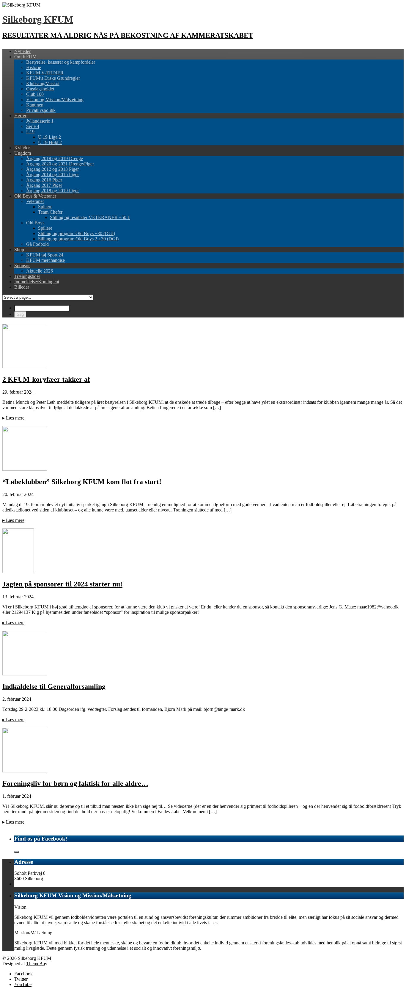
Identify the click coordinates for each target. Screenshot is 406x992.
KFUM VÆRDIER (45, 72)
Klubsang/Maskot (42, 83)
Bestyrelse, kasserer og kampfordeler (60, 62)
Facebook (23, 973)
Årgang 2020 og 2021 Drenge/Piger (60, 163)
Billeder (21, 287)
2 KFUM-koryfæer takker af (46, 379)
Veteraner (35, 201)
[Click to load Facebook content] (16, 852)
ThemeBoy (36, 963)
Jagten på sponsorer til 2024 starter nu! (62, 584)
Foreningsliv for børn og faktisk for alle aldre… (75, 783)
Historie (33, 67)
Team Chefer (50, 212)
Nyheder (22, 51)
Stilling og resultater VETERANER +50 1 (90, 217)
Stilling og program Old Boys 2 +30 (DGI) (78, 238)
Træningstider (27, 276)
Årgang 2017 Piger (44, 185)
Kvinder (22, 147)
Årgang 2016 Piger (44, 179)
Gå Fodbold (37, 244)
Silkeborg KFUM (37, 19)
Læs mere (13, 417)
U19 (30, 131)
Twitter (21, 979)
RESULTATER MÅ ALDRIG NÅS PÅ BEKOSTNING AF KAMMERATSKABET (127, 35)
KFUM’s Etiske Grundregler (53, 78)
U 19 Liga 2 (49, 137)
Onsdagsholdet (40, 88)
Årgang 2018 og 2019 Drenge (54, 158)
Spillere (45, 206)
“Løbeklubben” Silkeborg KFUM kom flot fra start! (81, 482)
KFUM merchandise (45, 260)
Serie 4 (32, 126)
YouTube (23, 984)
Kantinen (34, 104)
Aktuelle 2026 (39, 270)
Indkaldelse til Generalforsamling (54, 686)
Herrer (20, 115)
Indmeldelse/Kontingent (36, 281)
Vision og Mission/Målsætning (55, 99)
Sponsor (22, 265)
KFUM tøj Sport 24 (44, 254)
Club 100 (35, 94)
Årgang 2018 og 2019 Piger (52, 190)
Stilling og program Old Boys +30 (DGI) (76, 233)
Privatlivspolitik (41, 110)
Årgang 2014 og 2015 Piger (52, 174)
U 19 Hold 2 (50, 142)
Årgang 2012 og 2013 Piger (52, 169)
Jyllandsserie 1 (39, 120)
